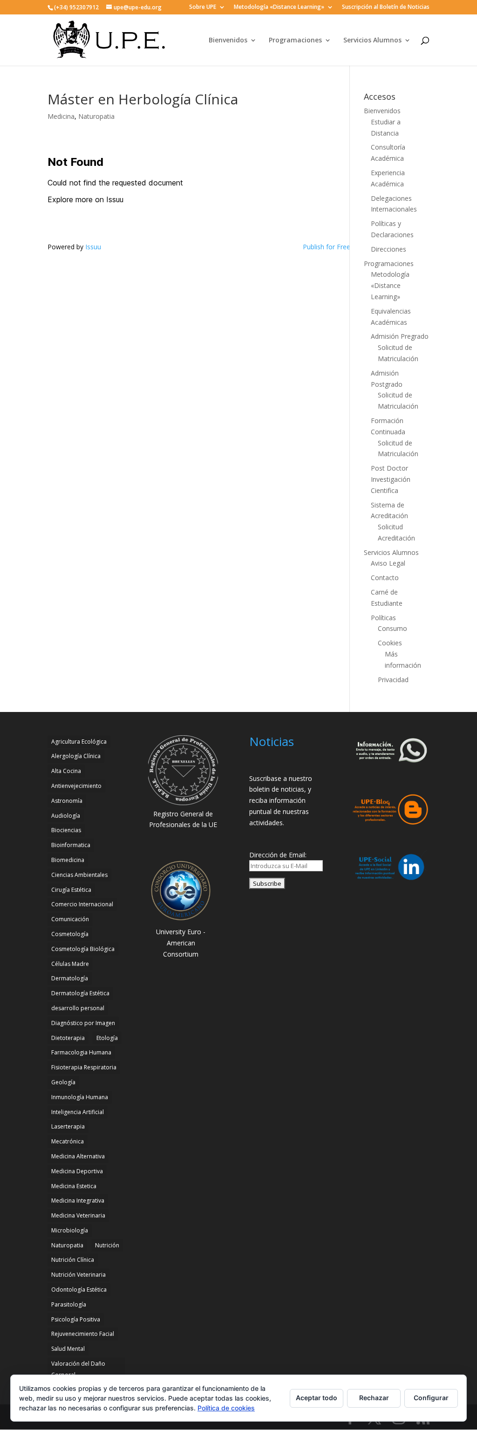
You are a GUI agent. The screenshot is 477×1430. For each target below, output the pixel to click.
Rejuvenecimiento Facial (82, 1334)
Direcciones (388, 249)
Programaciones (295, 40)
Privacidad (393, 679)
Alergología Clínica (76, 756)
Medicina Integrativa (77, 1200)
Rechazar (374, 1398)
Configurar (431, 1398)
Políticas (383, 617)
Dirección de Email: (278, 854)
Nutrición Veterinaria (78, 1275)
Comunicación (70, 919)
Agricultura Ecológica (79, 742)
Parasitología (68, 1304)
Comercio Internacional (82, 904)
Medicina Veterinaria (78, 1215)
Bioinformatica (70, 845)
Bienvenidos (228, 40)
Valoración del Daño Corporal (78, 1369)
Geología (63, 1082)
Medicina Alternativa (78, 1156)
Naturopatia (96, 116)
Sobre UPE (202, 7)
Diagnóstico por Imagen (83, 1023)
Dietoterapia (68, 1038)
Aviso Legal (388, 563)
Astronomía (66, 801)
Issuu (93, 246)
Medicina (61, 116)
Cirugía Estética (71, 890)
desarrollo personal (77, 1008)
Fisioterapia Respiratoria (83, 1067)
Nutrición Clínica (72, 1260)
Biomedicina (67, 860)
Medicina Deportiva (77, 1171)
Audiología (65, 816)
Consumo (392, 628)
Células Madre (70, 964)
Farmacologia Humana (81, 1052)
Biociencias (66, 830)
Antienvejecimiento (76, 786)
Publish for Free (326, 246)
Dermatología (69, 978)
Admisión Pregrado (400, 336)
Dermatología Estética (80, 993)
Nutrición (107, 1245)
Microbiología (69, 1230)
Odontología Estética (79, 1289)
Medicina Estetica (73, 1186)
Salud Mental (68, 1349)
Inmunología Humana (79, 1097)
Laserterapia (68, 1126)
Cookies (390, 642)
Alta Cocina (66, 771)
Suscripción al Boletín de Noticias (385, 7)
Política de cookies (226, 1408)
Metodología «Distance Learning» (279, 7)
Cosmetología (70, 934)
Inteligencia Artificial (77, 1112)
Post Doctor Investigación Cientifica (390, 479)
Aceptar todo (316, 1398)
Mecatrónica (67, 1141)
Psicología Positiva (75, 1319)
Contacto (385, 577)
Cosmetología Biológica (83, 949)
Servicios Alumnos (372, 40)
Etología (107, 1038)
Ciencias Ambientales (79, 875)
